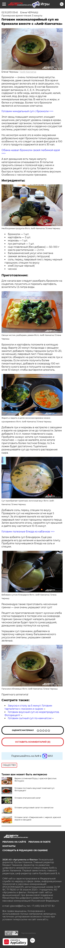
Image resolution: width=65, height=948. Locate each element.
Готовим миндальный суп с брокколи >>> (27, 111)
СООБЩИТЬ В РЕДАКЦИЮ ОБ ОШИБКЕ (25, 850)
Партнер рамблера (28, 933)
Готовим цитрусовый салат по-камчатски (34, 807)
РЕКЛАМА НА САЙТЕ (14, 841)
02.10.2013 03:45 (10, 12)
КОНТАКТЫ (8, 846)
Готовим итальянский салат (28, 798)
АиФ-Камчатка (28, 71)
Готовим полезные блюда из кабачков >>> (28, 531)
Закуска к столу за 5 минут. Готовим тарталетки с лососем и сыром (28, 707)
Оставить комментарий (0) (32, 742)
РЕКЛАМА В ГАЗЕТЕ (39, 841)
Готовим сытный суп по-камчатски (30, 718)
